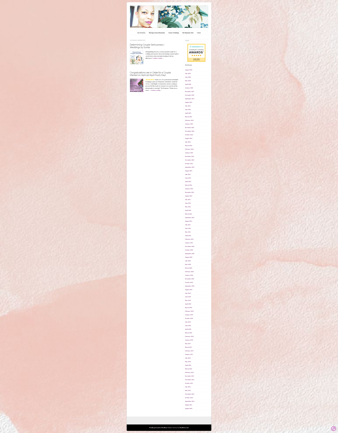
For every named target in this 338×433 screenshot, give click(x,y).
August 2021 (188, 221)
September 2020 (189, 253)
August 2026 (188, 70)
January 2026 (189, 88)
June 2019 (188, 296)
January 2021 (189, 242)
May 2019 (188, 300)
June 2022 (188, 203)
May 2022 (188, 206)
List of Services (141, 32)
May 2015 (188, 390)
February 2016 (189, 372)
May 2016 (188, 361)
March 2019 (188, 307)
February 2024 (189, 149)
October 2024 (189, 134)
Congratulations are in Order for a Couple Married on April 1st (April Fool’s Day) (150, 73)
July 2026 (188, 73)
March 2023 (188, 185)
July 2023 (188, 174)
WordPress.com (184, 427)
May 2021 (188, 232)
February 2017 (189, 351)
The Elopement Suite (187, 32)
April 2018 (188, 329)
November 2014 (189, 394)
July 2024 (188, 142)
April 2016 (188, 365)
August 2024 (188, 138)
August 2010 (188, 408)
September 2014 (189, 401)
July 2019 (188, 293)
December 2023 (189, 156)
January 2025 (189, 124)
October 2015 (189, 383)
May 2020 (188, 264)
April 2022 (188, 210)
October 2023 (189, 163)
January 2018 (189, 340)
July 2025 (188, 106)
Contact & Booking (173, 32)
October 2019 (189, 282)
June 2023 (188, 178)
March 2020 (188, 268)
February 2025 (189, 120)
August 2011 (188, 405)
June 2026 (188, 77)
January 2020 (189, 275)
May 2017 (188, 343)
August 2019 (188, 289)
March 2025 (188, 116)
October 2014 (189, 397)
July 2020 (188, 261)
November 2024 (189, 131)
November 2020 (189, 246)
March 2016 (188, 369)
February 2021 (189, 239)
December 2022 (189, 192)
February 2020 (189, 271)
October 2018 (189, 318)
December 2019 (189, 279)
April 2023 (188, 181)
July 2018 (188, 322)
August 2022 (188, 196)
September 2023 (189, 167)
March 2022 (188, 214)
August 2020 (188, 257)
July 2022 (188, 199)
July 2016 (188, 358)
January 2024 (189, 152)
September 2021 (189, 217)
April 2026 (188, 84)
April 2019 (188, 304)
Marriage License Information (157, 32)
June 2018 (188, 325)
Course (199, 32)
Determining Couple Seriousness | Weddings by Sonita (147, 46)
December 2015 (189, 376)
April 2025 (188, 113)
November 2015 (189, 379)
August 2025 (188, 102)
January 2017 (189, 354)
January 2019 (189, 314)
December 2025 (189, 91)
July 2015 (188, 387)
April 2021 (188, 235)
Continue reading (158, 58)
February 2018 (189, 336)
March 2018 (188, 332)
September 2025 (189, 98)
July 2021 (188, 224)
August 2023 (188, 170)
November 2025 (189, 95)
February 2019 (189, 311)
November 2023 (189, 160)
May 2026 (188, 80)
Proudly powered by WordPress (158, 427)
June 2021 (188, 228)
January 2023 (189, 188)
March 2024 (188, 145)
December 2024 (189, 127)
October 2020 (189, 250)
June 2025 (188, 109)
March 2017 (188, 347)
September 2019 (189, 286)
